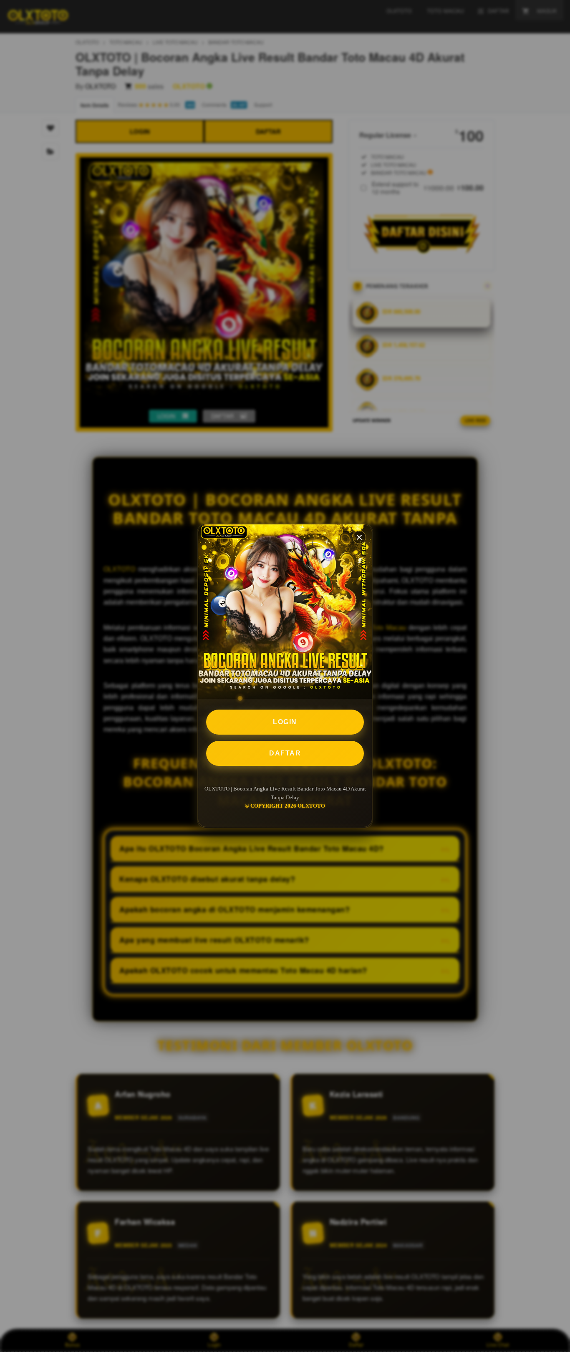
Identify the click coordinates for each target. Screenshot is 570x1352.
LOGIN (285, 721)
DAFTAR (285, 753)
